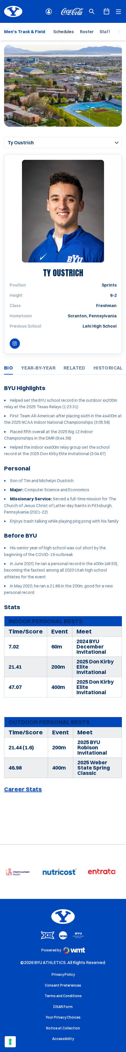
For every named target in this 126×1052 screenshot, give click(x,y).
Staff (105, 31)
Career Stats (23, 789)
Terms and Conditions (63, 996)
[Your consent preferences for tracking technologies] (10, 1041)
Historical (108, 368)
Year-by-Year (38, 368)
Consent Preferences (63, 985)
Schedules (63, 31)
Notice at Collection (63, 1028)
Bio (8, 368)
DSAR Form (63, 1006)
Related (74, 368)
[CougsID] (49, 11)
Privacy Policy (63, 974)
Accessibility (63, 1038)
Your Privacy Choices (63, 1017)
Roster (86, 31)
